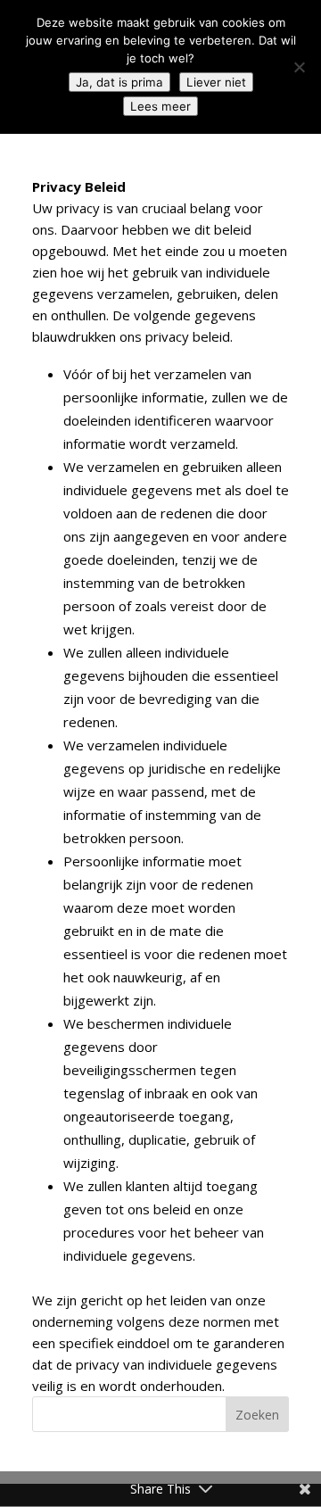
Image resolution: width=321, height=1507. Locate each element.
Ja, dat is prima (119, 82)
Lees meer (160, 106)
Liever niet (216, 82)
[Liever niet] (299, 67)
